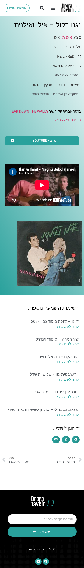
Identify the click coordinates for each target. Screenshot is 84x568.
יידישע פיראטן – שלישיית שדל (54, 374)
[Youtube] (38, 561)
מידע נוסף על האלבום (65, 120)
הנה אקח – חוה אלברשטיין (57, 356)
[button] (52, 7)
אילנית (67, 37)
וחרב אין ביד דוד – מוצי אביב (55, 392)
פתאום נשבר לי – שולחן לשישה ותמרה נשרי (43, 409)
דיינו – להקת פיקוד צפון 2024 (55, 321)
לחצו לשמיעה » (68, 327)
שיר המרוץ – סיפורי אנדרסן (56, 339)
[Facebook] (46, 561)
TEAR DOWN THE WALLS (29, 111)
